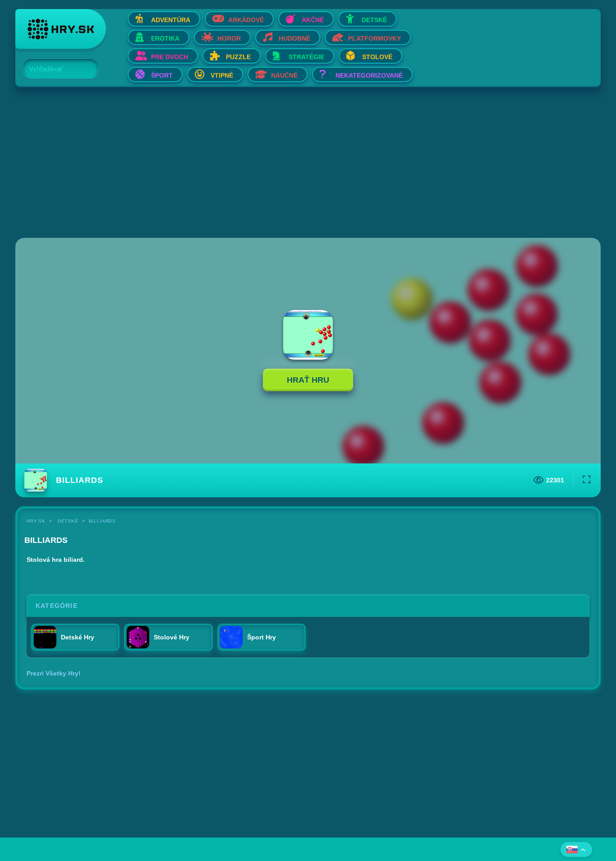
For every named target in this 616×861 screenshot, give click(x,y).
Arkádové (246, 19)
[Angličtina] (576, 849)
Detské (374, 19)
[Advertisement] (285, 163)
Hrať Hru (308, 379)
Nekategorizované (369, 75)
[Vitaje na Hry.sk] (60, 29)
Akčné (313, 19)
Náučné (284, 75)
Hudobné (294, 38)
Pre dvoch (169, 56)
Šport (162, 75)
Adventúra (170, 19)
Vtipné (222, 75)
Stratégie (306, 56)
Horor (229, 38)
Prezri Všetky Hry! (54, 673)
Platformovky (374, 38)
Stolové (377, 56)
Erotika (165, 38)
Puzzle (238, 56)
